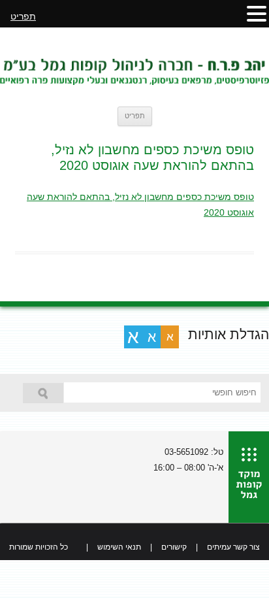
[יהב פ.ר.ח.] (134, 66)
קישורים (174, 547)
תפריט (135, 116)
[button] (256, 13)
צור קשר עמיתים (233, 547)
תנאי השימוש (119, 547)
